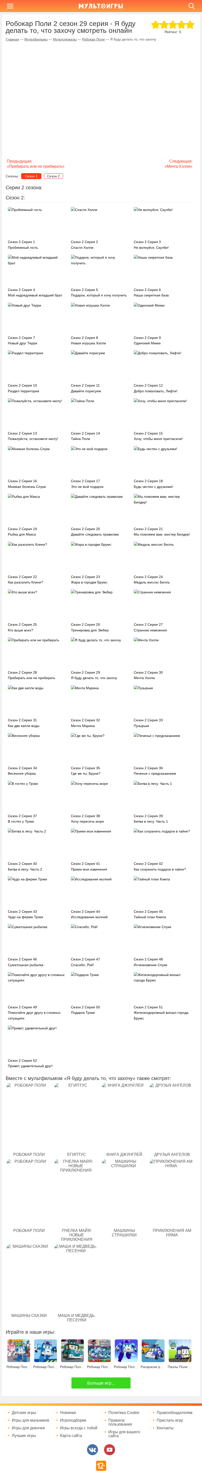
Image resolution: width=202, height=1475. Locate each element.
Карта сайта (71, 1436)
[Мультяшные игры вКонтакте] (92, 1449)
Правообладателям (174, 1413)
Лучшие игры (24, 1436)
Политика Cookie (123, 1413)
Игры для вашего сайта (124, 1434)
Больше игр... (101, 1383)
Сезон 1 (31, 176)
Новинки (68, 1413)
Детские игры (24, 1413)
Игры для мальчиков (30, 1420)
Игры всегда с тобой (78, 1428)
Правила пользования (120, 1422)
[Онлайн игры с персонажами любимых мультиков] (101, 6)
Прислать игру (170, 1420)
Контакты (165, 1428)
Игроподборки (73, 1420)
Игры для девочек (28, 1428)
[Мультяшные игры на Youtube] (109, 1449)
